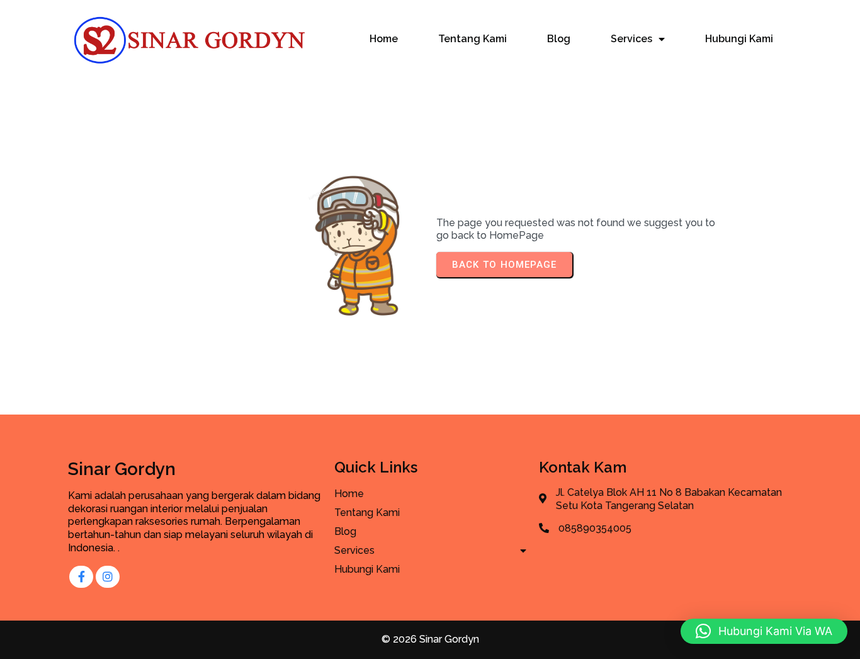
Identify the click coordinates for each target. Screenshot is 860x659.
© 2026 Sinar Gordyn (430, 639)
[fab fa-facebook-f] (81, 577)
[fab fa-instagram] (108, 577)
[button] (764, 631)
